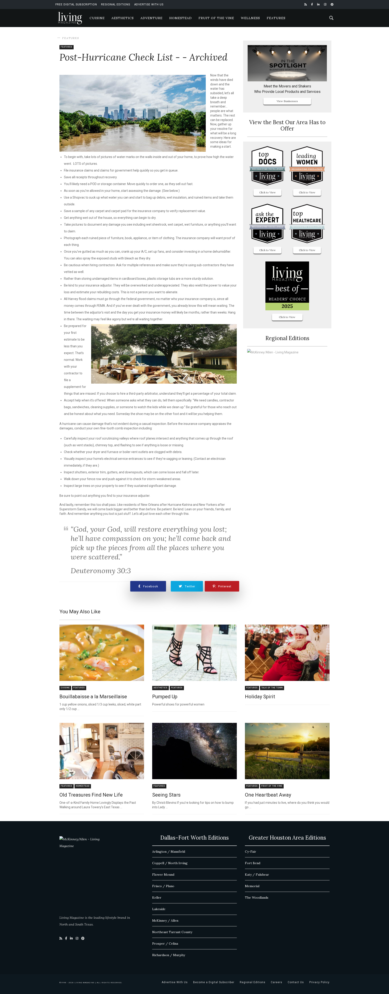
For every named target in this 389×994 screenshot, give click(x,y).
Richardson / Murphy (168, 955)
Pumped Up (164, 696)
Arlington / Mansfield (168, 852)
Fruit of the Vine (216, 18)
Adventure (151, 18)
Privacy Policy (319, 982)
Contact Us (296, 982)
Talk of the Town (272, 688)
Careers (276, 982)
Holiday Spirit (260, 696)
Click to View (267, 192)
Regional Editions (115, 4)
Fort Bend (252, 863)
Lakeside (158, 909)
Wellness (250, 18)
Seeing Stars (166, 795)
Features (276, 18)
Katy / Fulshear (257, 875)
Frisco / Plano (163, 886)
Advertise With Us (148, 4)
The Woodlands (256, 898)
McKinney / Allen (165, 920)
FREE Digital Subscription (76, 4)
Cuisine (97, 18)
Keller (156, 898)
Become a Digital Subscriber (213, 982)
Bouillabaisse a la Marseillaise (93, 696)
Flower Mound (163, 875)
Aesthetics (122, 18)
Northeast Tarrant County (172, 932)
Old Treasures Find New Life (91, 795)
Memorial (252, 886)
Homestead (180, 18)
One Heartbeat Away (268, 795)
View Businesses (287, 101)
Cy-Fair (250, 852)
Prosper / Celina (165, 943)
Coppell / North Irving (170, 863)
